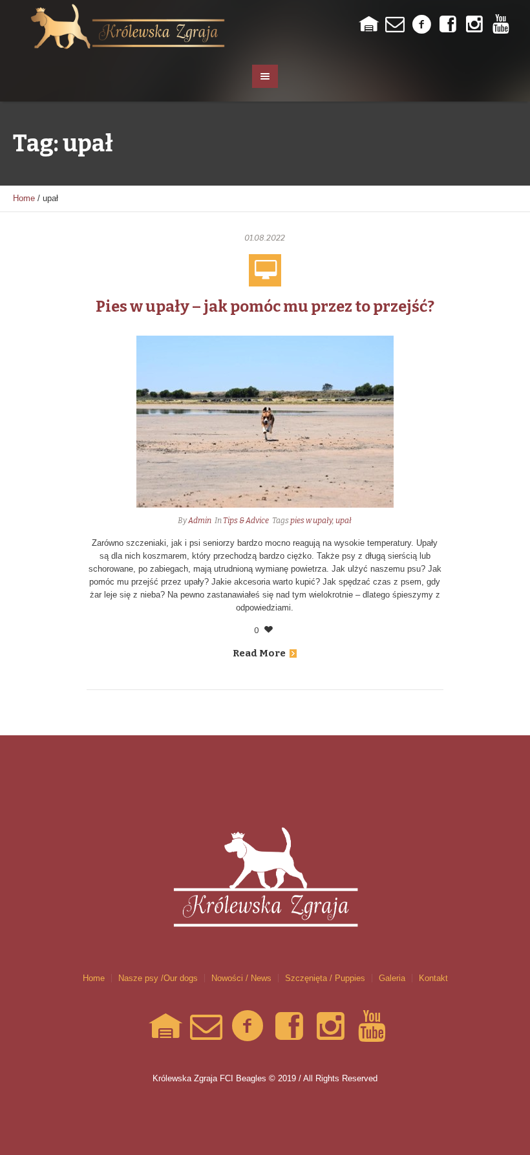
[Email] (395, 24)
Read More (259, 653)
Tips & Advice (246, 520)
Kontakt (433, 978)
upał (343, 520)
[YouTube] (501, 24)
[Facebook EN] (448, 24)
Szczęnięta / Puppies (325, 978)
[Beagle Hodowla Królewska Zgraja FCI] (265, 859)
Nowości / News (241, 978)
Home (24, 198)
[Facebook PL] (421, 24)
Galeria (392, 978)
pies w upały (311, 520)
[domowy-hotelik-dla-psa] (368, 24)
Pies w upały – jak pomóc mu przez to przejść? (265, 306)
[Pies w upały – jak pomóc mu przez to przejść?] (265, 421)
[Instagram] (474, 24)
